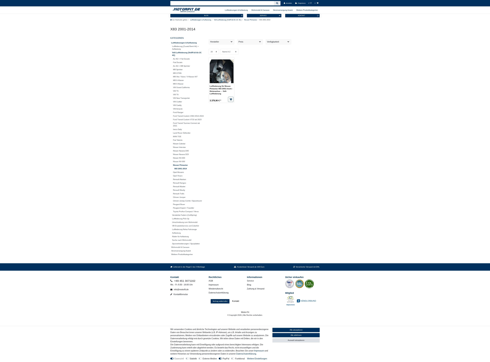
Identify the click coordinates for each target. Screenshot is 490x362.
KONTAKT (301, 15)
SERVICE (263, 15)
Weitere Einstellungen (257, 359)
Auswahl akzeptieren (296, 340)
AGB (211, 281)
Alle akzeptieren (296, 330)
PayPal (226, 359)
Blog (249, 285)
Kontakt (235, 301)
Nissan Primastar (250, 20)
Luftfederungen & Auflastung (236, 10)
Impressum (214, 285)
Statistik (193, 359)
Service (250, 281)
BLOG (206, 15)
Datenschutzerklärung (219, 293)
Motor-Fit (245, 312)
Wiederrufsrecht (216, 289)
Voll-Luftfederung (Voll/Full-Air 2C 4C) (227, 20)
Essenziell (179, 359)
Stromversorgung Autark (283, 10)
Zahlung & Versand (255, 289)
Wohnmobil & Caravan (260, 10)
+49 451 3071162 (184, 280)
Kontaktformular (180, 294)
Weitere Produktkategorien (307, 10)
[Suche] (277, 3)
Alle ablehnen (296, 335)
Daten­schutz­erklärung (246, 354)
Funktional (240, 359)
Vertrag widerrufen (220, 301)
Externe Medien (210, 359)
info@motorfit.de (181, 289)
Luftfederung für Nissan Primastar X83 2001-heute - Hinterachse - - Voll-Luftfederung (221, 90)
